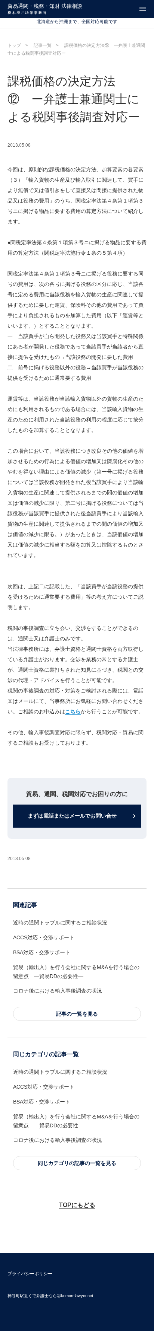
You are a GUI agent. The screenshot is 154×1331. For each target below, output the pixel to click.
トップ (14, 45)
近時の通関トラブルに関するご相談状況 (60, 923)
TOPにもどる (77, 1205)
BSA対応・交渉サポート (41, 952)
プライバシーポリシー (29, 1273)
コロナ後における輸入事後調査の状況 (57, 991)
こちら (73, 711)
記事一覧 (43, 45)
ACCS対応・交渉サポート (43, 937)
